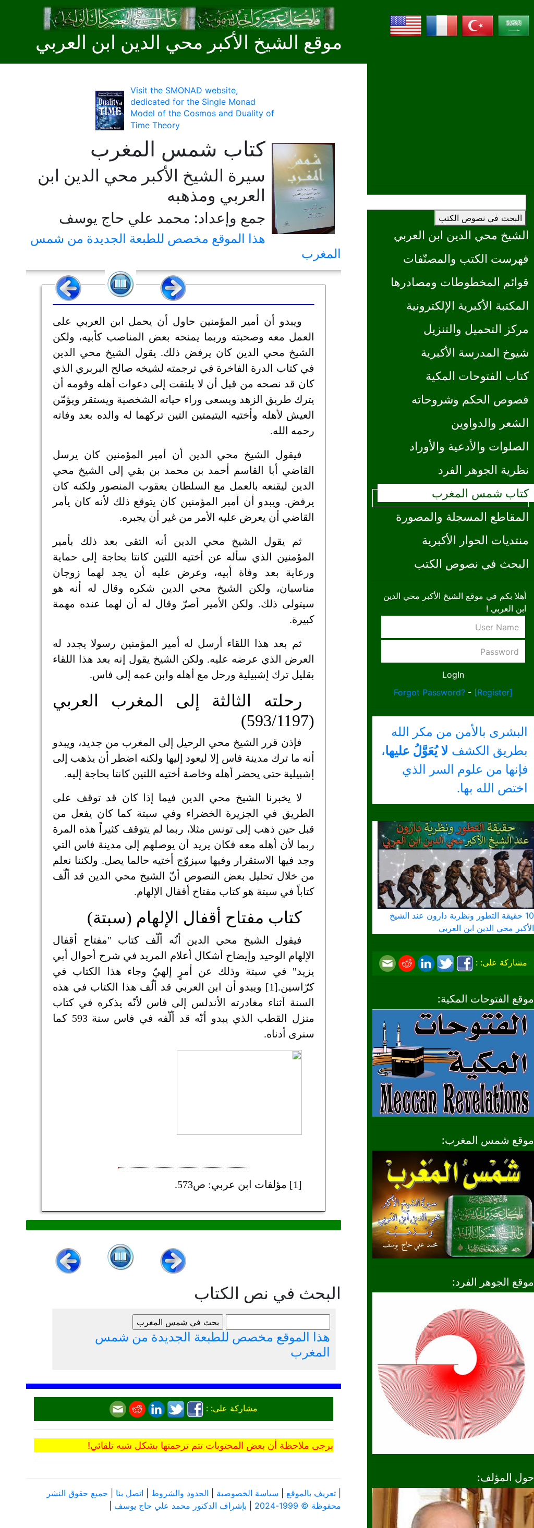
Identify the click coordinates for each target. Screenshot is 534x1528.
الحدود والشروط (180, 1493)
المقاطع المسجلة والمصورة (462, 516)
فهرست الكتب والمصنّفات (466, 258)
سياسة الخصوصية (247, 1493)
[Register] (493, 692)
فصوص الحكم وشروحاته (470, 399)
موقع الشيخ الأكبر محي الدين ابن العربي (188, 42)
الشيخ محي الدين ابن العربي (461, 235)
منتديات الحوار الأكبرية (475, 540)
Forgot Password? (429, 692)
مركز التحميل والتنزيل (476, 329)
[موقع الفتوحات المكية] (453, 1062)
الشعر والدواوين (490, 422)
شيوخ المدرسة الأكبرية (475, 352)
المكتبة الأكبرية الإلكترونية (467, 305)
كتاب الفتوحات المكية (477, 376)
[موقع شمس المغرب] (453, 1204)
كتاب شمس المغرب (480, 493)
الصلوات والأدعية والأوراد (469, 446)
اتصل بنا (129, 1493)
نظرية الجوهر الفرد (483, 469)
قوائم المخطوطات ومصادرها (460, 282)
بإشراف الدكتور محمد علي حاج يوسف (180, 1505)
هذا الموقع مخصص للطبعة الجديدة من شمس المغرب (185, 246)
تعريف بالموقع (311, 1493)
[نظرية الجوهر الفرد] (453, 1372)
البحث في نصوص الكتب (480, 218)
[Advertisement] (453, 112)
